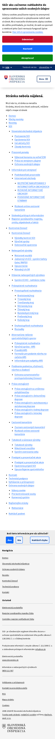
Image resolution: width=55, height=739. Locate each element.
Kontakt (13, 474)
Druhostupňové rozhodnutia (29, 325)
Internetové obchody (25, 178)
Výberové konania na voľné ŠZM (30, 157)
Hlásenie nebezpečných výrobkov (28, 275)
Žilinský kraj (23, 309)
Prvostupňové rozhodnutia (28, 290)
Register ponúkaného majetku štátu (18, 613)
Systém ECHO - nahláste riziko (30, 279)
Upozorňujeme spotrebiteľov (29, 469)
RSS (4, 694)
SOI (10, 126)
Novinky (13, 122)
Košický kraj (23, 319)
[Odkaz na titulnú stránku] (14, 79)
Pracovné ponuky (20, 152)
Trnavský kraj (24, 298)
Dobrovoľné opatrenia (26, 244)
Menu (43, 79)
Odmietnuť (27, 39)
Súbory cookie (19, 490)
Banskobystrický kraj (27, 312)
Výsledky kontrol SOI (25, 237)
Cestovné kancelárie (22, 422)
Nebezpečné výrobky (22, 250)
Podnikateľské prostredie (27, 174)
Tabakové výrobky (23, 444)
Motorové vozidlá (23, 255)
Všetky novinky (16, 119)
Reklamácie (17, 507)
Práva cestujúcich (20, 383)
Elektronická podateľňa (12, 607)
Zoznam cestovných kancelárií (30, 427)
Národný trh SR (22, 269)
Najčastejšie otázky (18, 502)
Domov (12, 115)
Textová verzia (29, 67)
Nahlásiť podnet (17, 513)
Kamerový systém (20, 497)
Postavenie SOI (22, 136)
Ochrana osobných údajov (27, 164)
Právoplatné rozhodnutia (24, 285)
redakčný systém (28, 714)
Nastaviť (27, 48)
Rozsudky (19, 329)
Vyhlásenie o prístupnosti (21, 481)
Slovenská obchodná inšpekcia (27, 131)
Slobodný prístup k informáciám (28, 215)
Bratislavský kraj (25, 295)
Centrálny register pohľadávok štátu (18, 619)
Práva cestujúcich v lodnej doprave (32, 409)
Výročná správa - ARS (25, 346)
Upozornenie (21, 265)
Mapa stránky (8, 699)
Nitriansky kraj (24, 305)
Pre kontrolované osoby (24, 493)
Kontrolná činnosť (18, 227)
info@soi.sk (40, 649)
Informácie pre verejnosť (24, 169)
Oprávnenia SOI (22, 139)
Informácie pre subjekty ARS (29, 360)
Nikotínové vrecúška (25, 448)
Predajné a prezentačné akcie (26, 457)
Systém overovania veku (26, 451)
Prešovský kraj (24, 316)
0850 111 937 (7, 670)
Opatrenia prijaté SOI (25, 465)
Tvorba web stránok (11, 714)
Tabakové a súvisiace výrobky (26, 439)
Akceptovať (27, 57)
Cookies (5, 705)
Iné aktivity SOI (22, 143)
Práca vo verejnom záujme (28, 160)
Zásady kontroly (23, 146)
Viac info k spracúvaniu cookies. (27, 31)
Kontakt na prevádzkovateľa (14, 688)
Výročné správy (22, 241)
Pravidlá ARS (21, 350)
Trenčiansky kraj (25, 302)
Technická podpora (18, 478)
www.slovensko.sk (10, 660)
